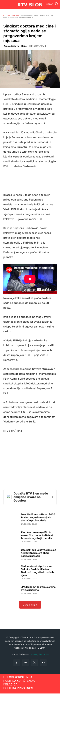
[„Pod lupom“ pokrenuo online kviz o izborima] (11, 589)
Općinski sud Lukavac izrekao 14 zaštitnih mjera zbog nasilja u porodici (38, 552)
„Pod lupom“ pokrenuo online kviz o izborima (38, 588)
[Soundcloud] (25, 662)
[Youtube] (43, 662)
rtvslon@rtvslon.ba (39, 654)
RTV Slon (6, 15)
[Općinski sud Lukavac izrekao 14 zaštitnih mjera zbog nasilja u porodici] (11, 554)
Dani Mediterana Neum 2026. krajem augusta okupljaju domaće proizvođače (38, 517)
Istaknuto (15, 15)
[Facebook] (17, 662)
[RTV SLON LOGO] (30, 4)
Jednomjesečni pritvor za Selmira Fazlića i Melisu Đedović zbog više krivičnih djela (37, 571)
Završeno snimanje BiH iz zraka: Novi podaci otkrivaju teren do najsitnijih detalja (37, 535)
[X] (34, 662)
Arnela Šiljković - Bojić (15, 46)
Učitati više (29, 604)
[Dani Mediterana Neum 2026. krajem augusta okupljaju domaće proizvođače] (11, 518)
